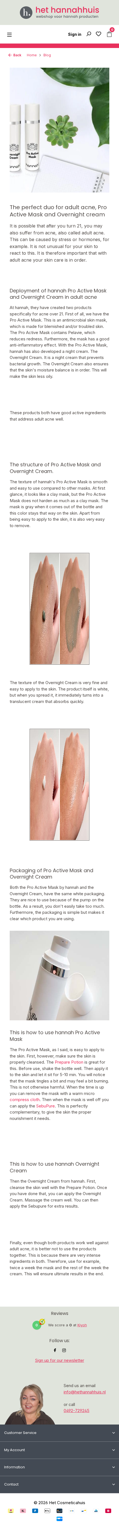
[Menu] (9, 34)
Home (32, 55)
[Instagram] (64, 1351)
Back (17, 55)
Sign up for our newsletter (59, 1360)
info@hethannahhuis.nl (85, 1392)
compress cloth (25, 1099)
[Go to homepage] (59, 12)
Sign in (74, 34)
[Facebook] (55, 1351)
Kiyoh (82, 1325)
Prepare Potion (69, 1062)
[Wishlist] (99, 34)
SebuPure (45, 1106)
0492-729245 (76, 1410)
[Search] (89, 34)
